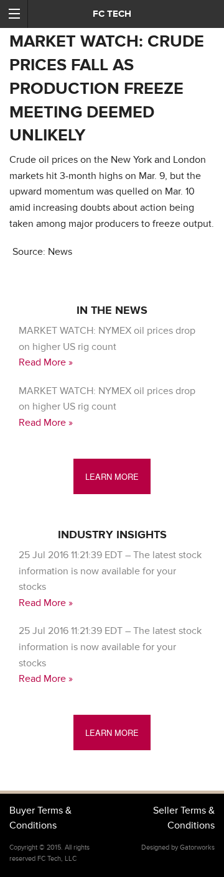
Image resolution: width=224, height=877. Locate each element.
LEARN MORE (112, 476)
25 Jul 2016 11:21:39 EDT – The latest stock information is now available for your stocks (110, 571)
